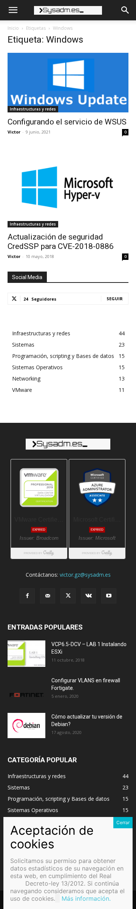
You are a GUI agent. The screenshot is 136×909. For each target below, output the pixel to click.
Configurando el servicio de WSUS (67, 121)
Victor (14, 132)
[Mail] (47, 595)
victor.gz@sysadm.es (85, 574)
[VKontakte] (88, 595)
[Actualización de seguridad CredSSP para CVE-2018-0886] (68, 187)
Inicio (13, 28)
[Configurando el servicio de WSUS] (68, 82)
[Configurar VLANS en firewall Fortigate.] (26, 690)
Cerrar (123, 822)
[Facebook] (27, 595)
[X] (68, 595)
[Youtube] (108, 595)
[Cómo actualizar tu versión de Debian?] (26, 725)
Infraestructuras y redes (33, 109)
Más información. (86, 898)
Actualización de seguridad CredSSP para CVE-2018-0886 (61, 241)
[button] (13, 10)
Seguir (115, 298)
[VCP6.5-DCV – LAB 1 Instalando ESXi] (26, 653)
